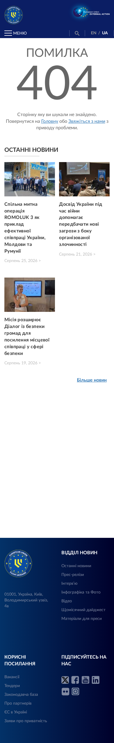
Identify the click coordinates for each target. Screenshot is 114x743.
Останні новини (76, 566)
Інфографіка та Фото (81, 592)
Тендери (12, 686)
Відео (66, 601)
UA (105, 33)
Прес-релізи (72, 575)
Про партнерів (18, 703)
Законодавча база (21, 695)
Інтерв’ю (69, 584)
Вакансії (11, 677)
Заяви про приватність (25, 721)
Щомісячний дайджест (83, 610)
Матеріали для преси (81, 619)
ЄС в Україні (15, 712)
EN (93, 33)
